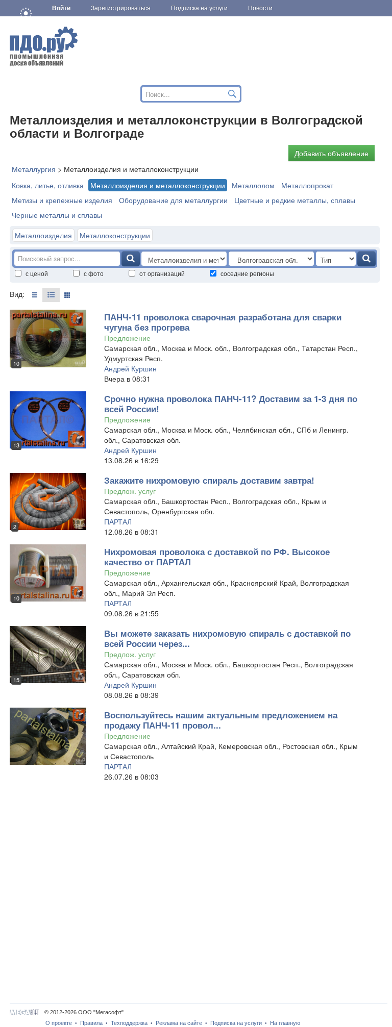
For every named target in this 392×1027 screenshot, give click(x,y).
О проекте (58, 1023)
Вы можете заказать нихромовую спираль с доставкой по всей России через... (227, 638)
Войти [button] (61, 8)
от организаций (162, 273)
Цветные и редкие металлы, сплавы (294, 200)
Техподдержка (129, 1023)
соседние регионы (247, 273)
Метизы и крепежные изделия (62, 200)
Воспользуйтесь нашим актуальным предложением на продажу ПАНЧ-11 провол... (220, 720)
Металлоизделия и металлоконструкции (157, 185)
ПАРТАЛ (118, 521)
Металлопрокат (307, 185)
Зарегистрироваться (121, 8)
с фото (94, 273)
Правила (91, 1023)
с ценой (37, 273)
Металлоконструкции (115, 235)
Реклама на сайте (179, 1023)
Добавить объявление (332, 153)
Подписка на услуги (236, 1023)
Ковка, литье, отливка (48, 185)
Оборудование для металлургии (173, 200)
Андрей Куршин (130, 368)
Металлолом (253, 185)
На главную (285, 1023)
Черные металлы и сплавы (57, 215)
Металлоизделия (43, 235)
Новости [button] (260, 8)
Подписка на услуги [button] (199, 8)
